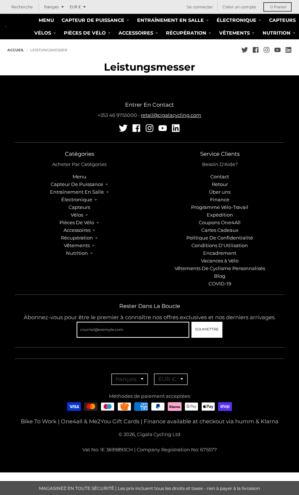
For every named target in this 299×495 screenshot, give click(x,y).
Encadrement (219, 253)
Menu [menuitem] (46, 20)
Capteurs (79, 207)
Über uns (219, 192)
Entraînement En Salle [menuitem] (170, 20)
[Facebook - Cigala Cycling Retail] (255, 50)
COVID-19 (220, 283)
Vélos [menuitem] (42, 33)
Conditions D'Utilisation (219, 245)
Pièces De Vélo (76, 222)
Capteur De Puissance (77, 184)
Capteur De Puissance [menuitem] (93, 20)
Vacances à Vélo (219, 261)
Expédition (220, 215)
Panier (278, 6)
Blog (219, 276)
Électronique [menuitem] (236, 20)
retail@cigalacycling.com (171, 115)
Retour (220, 184)
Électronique (76, 199)
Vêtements (77, 245)
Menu (79, 176)
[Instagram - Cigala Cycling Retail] (266, 50)
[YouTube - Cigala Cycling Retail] (277, 50)
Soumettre (207, 329)
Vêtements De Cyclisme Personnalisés (220, 268)
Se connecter (200, 6)
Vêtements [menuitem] (234, 33)
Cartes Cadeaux (219, 230)
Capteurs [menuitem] (282, 20)
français (51, 6)
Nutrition (77, 253)
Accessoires (76, 230)
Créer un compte (239, 6)
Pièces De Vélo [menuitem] (85, 33)
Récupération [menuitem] (186, 33)
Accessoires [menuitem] (136, 33)
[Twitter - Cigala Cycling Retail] (244, 50)
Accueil (15, 50)
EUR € (75, 6)
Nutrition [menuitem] (277, 33)
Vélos (77, 215)
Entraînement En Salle (77, 192)
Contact (219, 176)
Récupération (77, 238)
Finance (219, 199)
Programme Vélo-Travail (219, 207)
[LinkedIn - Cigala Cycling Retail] (288, 50)
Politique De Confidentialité (219, 238)
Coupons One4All (220, 222)
